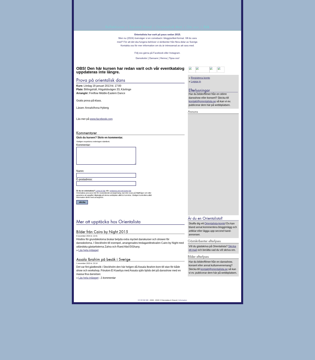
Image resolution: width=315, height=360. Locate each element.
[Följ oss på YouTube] (203, 71)
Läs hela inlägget (88, 250)
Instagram (174, 53)
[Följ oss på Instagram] (220, 71)
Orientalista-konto (214, 223)
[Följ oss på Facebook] (192, 71)
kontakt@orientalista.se (202, 101)
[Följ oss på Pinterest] (213, 71)
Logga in (196, 81)
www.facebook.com (101, 119)
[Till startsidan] (154, 16)
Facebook (158, 53)
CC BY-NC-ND (143, 300)
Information (182, 300)
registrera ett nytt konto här (120, 191)
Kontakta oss (127, 45)
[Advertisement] (213, 164)
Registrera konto (200, 77)
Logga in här (100, 191)
